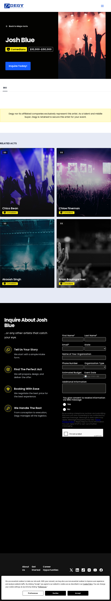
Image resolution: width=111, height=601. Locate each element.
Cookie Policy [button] (88, 584)
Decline (55, 593)
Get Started (36, 568)
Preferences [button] (42, 587)
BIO (5, 87)
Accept (78, 593)
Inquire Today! (18, 66)
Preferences (33, 593)
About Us (25, 568)
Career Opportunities (50, 568)
